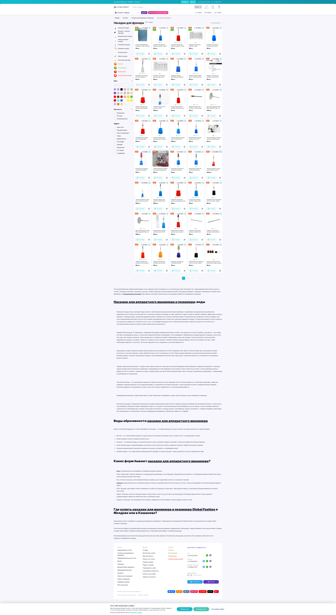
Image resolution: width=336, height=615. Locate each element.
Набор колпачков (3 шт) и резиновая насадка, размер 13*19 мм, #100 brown (214, 263)
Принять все (185, 609)
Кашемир (119, 144)
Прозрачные (121, 113)
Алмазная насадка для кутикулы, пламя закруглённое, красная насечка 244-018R (195, 47)
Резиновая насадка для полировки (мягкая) (177, 262)
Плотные (119, 116)
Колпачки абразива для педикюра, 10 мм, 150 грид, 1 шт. (142, 46)
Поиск (197, 7)
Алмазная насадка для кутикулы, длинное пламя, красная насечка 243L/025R (177, 47)
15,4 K (195, 591)
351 (188, 591)
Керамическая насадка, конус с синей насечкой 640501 (195, 77)
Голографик (120, 141)
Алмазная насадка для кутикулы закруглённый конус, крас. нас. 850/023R (142, 108)
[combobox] (166, 7)
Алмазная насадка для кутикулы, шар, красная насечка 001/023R (159, 263)
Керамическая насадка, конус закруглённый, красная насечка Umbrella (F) (142, 139)
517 (211, 591)
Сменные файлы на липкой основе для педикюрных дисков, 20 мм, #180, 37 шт (160, 170)
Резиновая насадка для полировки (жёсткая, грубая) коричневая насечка (177, 170)
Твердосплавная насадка (123, 40)
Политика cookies (136, 612)
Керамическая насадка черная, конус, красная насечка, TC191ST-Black (177, 232)
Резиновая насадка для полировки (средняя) (141, 169)
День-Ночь (120, 127)
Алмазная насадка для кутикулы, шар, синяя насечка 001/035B (159, 77)
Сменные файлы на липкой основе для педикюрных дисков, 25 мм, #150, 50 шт (214, 139)
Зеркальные (120, 147)
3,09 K (204, 591)
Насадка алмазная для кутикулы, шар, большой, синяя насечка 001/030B (159, 139)
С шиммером (121, 153)
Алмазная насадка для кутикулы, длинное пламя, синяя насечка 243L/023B (160, 46)
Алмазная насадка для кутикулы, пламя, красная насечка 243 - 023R (213, 232)
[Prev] (179, 278)
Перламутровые (122, 130)
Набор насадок (122, 56)
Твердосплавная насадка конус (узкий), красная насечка (213, 170)
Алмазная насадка (123, 28)
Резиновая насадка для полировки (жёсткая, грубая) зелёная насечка (195, 170)
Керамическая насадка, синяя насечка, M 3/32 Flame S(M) (159, 232)
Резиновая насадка (124, 44)
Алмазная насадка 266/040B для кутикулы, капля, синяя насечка (177, 77)
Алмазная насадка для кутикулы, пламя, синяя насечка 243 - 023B (195, 232)
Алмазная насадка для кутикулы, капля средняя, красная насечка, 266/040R (142, 263)
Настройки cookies (218, 609)
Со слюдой (120, 150)
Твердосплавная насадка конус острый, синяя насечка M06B (178, 139)
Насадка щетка (122, 52)
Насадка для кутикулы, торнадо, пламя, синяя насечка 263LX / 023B (195, 201)
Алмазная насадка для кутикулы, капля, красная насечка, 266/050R (195, 108)
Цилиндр (120, 483)
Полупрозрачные (122, 118)
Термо (119, 136)
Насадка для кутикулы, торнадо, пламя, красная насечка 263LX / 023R (177, 108)
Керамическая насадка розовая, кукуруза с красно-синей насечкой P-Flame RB (142, 77)
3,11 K (179, 591)
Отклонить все (201, 609)
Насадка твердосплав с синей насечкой (159, 107)
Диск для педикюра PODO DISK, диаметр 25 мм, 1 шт (214, 107)
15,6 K (172, 591)
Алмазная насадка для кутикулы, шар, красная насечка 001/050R (213, 77)
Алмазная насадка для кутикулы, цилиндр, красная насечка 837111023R (178, 201)
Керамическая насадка (125, 36)
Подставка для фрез (124, 60)
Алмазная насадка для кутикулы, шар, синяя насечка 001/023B (212, 46)
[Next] (196, 278)
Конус (119, 471)
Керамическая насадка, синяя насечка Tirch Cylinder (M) (195, 139)
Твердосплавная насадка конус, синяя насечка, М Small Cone (142, 201)
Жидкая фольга (121, 139)
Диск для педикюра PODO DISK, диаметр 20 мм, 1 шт (142, 231)
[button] (216, 22)
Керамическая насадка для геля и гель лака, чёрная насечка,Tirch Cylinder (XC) (196, 263)
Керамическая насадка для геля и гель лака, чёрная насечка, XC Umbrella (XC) (214, 201)
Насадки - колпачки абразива (124, 32)
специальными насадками (132, 294)
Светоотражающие (123, 133)
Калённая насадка (123, 48)
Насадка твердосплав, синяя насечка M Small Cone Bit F (159, 201)
